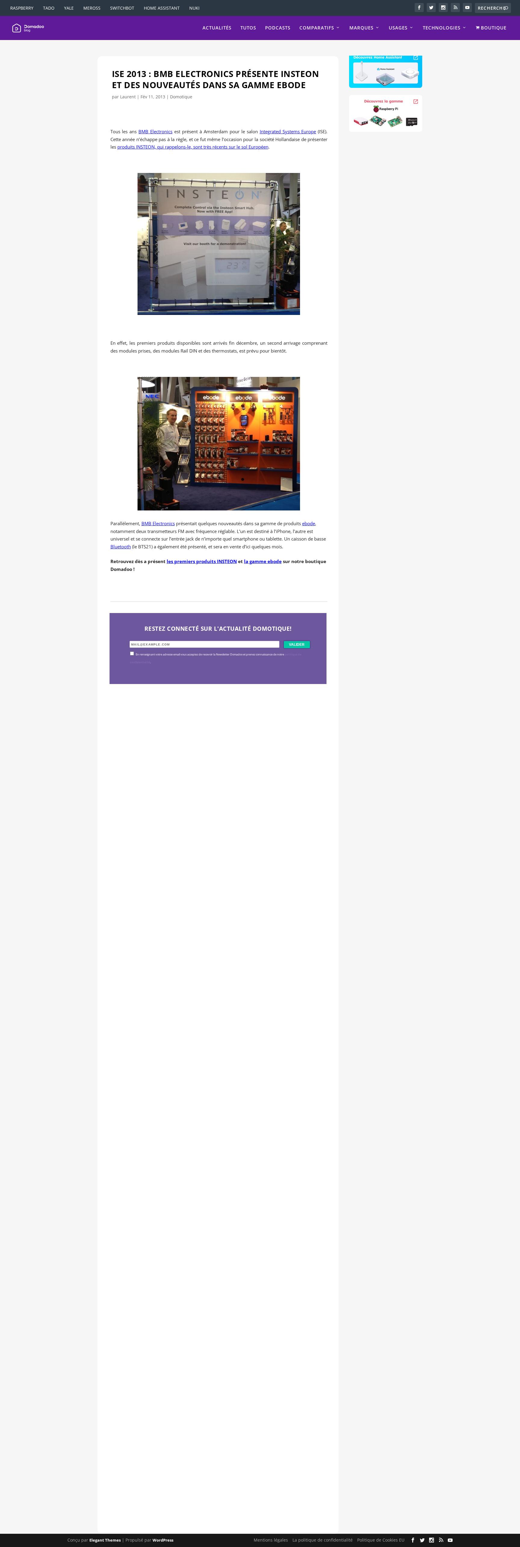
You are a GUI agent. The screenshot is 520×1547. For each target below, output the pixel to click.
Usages (398, 28)
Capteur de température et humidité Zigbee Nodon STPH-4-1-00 (212, 1057)
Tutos (248, 28)
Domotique (181, 97)
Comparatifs (316, 28)
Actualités (217, 28)
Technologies (441, 28)
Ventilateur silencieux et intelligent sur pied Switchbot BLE (204, 1470)
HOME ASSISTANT (162, 8)
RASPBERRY (21, 8)
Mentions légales (271, 1540)
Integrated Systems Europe (288, 131)
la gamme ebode (263, 561)
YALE (69, 8)
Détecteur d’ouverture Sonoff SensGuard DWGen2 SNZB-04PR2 (211, 1263)
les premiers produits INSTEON (202, 561)
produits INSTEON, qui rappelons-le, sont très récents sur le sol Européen (192, 147)
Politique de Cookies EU (380, 1540)
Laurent (128, 97)
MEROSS (92, 8)
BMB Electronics (155, 131)
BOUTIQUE (492, 28)
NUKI (194, 8)
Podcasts (277, 28)
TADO (48, 8)
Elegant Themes (105, 1540)
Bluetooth (120, 547)
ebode (308, 523)
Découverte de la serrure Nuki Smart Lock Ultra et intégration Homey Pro (213, 850)
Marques (361, 28)
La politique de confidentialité (322, 1540)
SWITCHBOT (122, 8)
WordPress (163, 1540)
